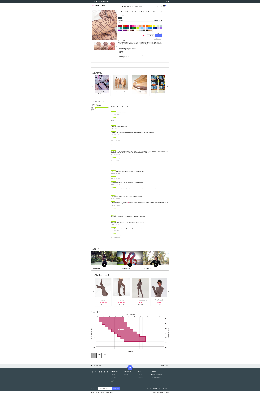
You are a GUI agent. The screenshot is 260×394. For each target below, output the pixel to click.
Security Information (141, 375)
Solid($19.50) (120, 20)
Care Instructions (114, 378)
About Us (162, 365)
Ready (159, 20)
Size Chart (117, 65)
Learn (100, 365)
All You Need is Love (124, 268)
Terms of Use (140, 377)
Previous (93, 46)
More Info (103, 304)
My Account (126, 374)
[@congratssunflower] (102, 85)
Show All (156, 20)
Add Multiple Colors (158, 38)
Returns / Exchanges (115, 377)
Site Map (93, 365)
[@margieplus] (158, 85)
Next (116, 46)
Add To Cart (158, 35)
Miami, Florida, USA (165, 392)
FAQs (112, 381)
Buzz (103, 65)
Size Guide (113, 374)
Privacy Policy (140, 374)
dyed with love (155, 392)
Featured (109, 65)
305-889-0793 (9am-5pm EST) (158, 374)
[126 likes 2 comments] (139, 85)
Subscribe (94, 388)
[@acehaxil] (120, 85)
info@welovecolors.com (104, 1)
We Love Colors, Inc (100, 392)
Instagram (96, 65)
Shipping (113, 380)
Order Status (126, 375)
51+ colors (131, 44)
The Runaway (96, 268)
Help (97, 365)
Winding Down (148, 268)
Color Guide (113, 375)
